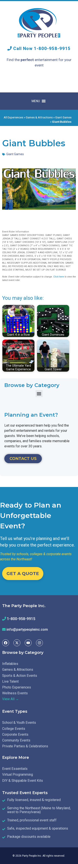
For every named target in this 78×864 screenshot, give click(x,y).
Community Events (16, 740)
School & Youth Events (19, 723)
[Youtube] (28, 642)
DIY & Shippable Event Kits (22, 781)
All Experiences (13, 117)
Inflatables (10, 664)
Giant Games (63, 117)
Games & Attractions (39, 117)
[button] (39, 393)
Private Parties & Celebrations (25, 746)
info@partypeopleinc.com (27, 629)
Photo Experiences (16, 687)
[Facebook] (5, 642)
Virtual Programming (17, 774)
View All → (10, 699)
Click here (58, 276)
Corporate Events (15, 734)
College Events (13, 729)
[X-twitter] (16, 642)
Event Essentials (15, 769)
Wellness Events (15, 693)
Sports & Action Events (19, 676)
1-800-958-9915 (52, 48)
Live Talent (10, 681)
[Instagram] (39, 642)
